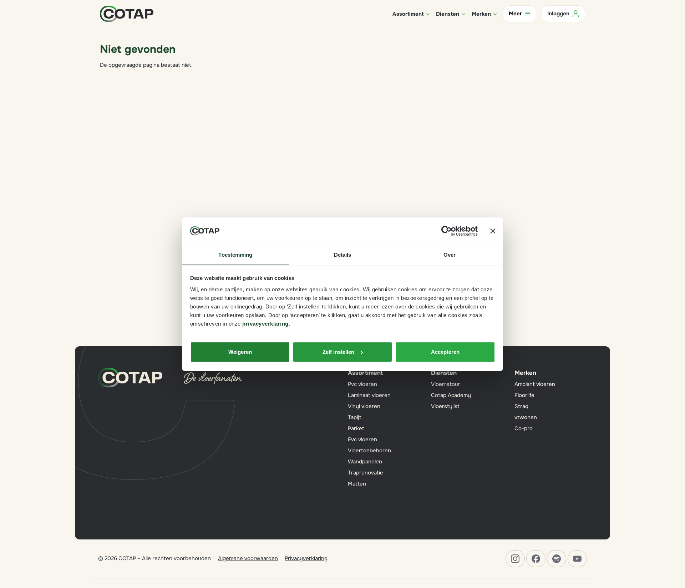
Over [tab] (449, 254)
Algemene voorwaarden (248, 558)
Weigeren (240, 352)
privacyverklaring (265, 323)
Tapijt (354, 417)
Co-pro (523, 428)
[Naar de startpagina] (126, 13)
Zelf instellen (338, 352)
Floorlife (524, 395)
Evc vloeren (362, 439)
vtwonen (525, 417)
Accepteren (445, 352)
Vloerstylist (445, 406)
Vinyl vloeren (364, 406)
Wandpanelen (365, 461)
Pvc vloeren (362, 384)
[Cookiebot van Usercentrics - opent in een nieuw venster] (446, 231)
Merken (525, 373)
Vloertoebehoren (369, 450)
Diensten (444, 373)
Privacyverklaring (306, 558)
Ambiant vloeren (534, 384)
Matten (357, 483)
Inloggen (558, 13)
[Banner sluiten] (492, 230)
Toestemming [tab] (235, 254)
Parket (356, 428)
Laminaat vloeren (369, 395)
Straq (521, 406)
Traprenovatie (365, 472)
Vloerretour (445, 384)
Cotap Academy (451, 395)
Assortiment (365, 373)
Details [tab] (342, 254)
